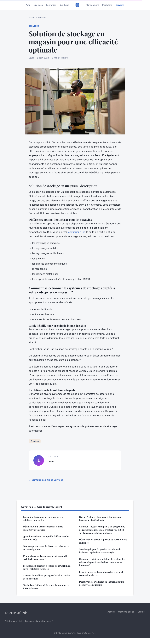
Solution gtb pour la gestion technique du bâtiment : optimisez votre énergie (100, 551)
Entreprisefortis (16, 612)
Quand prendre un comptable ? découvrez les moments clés (46, 538)
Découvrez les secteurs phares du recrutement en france (103, 541)
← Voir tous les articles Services (46, 479)
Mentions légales (126, 611)
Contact (141, 611)
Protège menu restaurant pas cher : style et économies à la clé (101, 573)
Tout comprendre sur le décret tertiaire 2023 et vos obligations (46, 548)
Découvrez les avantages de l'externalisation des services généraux (101, 583)
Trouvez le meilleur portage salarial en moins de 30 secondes (46, 577)
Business (38, 5)
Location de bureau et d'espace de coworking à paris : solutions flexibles (46, 567)
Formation (51, 5)
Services (120, 5)
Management (92, 5)
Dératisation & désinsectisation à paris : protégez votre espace (43, 528)
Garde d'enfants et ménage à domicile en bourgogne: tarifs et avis (100, 518)
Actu (28, 5)
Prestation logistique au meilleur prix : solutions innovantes (43, 518)
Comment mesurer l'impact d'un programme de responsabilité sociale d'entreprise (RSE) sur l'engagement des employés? (102, 529)
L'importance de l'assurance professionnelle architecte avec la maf (45, 557)
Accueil (32, 17)
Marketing (107, 5)
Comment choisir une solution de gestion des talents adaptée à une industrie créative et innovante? (102, 562)
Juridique (64, 5)
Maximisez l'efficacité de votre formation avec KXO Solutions (46, 587)
